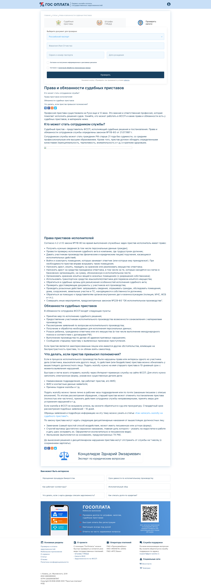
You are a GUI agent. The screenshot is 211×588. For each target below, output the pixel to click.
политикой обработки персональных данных (74, 68)
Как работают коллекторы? (54, 487)
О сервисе (45, 554)
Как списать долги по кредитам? (122, 495)
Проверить (105, 75)
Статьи (44, 557)
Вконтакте (146, 564)
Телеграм (146, 568)
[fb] (48, 108)
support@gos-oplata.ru (149, 554)
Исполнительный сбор (118, 487)
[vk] (45, 108)
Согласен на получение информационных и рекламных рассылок (73, 62)
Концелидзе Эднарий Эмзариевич (109, 453)
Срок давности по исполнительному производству (130, 478)
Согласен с (70, 68)
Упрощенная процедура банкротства (59, 478)
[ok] (52, 108)
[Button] (168, 4)
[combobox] (105, 36)
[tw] (55, 108)
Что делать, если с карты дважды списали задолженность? (69, 495)
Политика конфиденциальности (55, 562)
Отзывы (44, 559)
